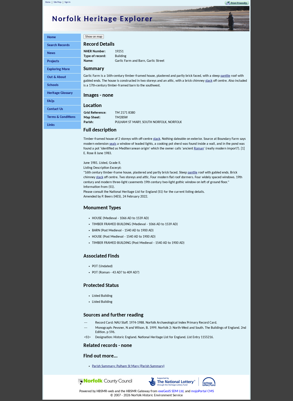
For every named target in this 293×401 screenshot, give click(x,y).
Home (47, 2)
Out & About (56, 77)
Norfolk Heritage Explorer (102, 19)
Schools (52, 85)
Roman (199, 148)
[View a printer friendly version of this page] (237, 4)
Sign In (67, 2)
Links (50, 125)
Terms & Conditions (61, 117)
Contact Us (55, 109)
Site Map (57, 2)
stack (208, 81)
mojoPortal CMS (202, 391)
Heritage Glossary (60, 93)
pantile (225, 76)
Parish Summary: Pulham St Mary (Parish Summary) (128, 366)
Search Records (58, 45)
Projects (53, 61)
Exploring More (58, 69)
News (51, 53)
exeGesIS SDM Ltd (170, 391)
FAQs (50, 101)
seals (112, 144)
